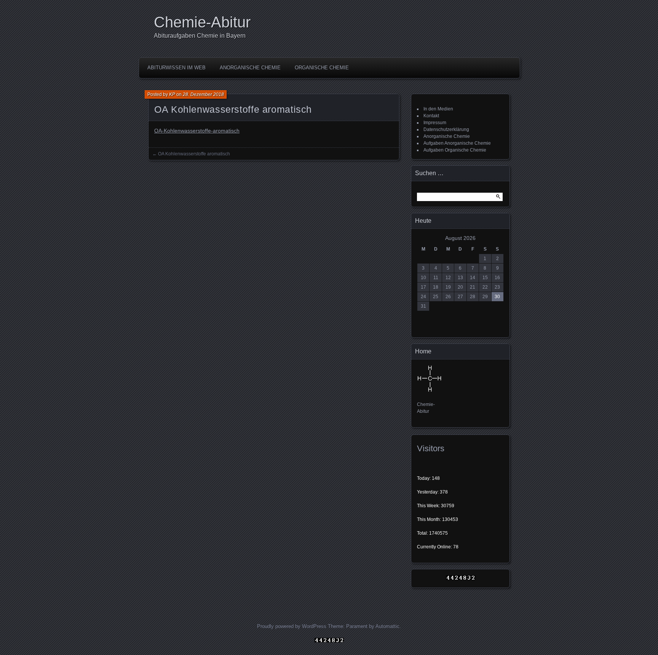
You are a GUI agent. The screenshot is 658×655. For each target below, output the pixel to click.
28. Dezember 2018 (203, 94)
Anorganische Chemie (250, 67)
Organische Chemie (322, 67)
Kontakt (431, 115)
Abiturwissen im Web (176, 67)
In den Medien (438, 109)
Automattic (387, 626)
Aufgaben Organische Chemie (454, 150)
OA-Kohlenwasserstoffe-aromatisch (197, 131)
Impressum (434, 122)
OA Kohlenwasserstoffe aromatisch (194, 154)
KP (172, 94)
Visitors (430, 448)
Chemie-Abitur (202, 22)
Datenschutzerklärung (446, 129)
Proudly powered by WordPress (291, 626)
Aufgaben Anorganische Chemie (457, 143)
